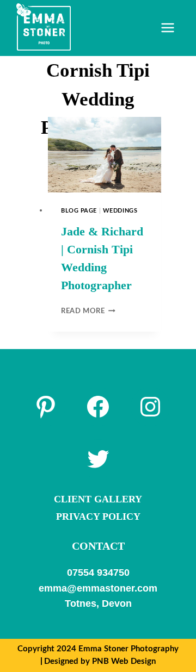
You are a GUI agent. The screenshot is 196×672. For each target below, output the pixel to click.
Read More (88, 311)
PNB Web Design (124, 661)
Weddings (120, 211)
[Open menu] (167, 28)
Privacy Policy (98, 516)
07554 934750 (98, 572)
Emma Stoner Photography (128, 649)
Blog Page (79, 211)
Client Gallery (98, 499)
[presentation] (104, 154)
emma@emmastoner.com (98, 588)
